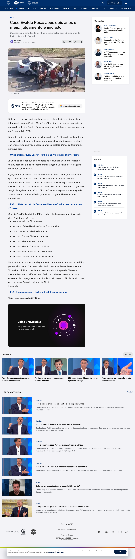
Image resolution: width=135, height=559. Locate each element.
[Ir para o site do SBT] (33, 532)
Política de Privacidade (56, 553)
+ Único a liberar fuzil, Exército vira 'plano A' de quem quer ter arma (44, 154)
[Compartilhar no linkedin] (80, 41)
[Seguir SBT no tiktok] (126, 532)
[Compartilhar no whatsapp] (64, 41)
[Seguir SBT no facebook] (106, 532)
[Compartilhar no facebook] (69, 41)
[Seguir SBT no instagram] (99, 532)
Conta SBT (116, 3)
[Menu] (126, 3)
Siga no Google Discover (71, 106)
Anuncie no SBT (67, 524)
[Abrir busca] (103, 3)
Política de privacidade (67, 530)
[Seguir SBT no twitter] (113, 532)
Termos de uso (67, 535)
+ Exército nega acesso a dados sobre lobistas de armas (37, 292)
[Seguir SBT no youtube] (120, 532)
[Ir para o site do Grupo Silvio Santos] (17, 532)
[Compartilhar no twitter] (75, 41)
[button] (18, 373)
